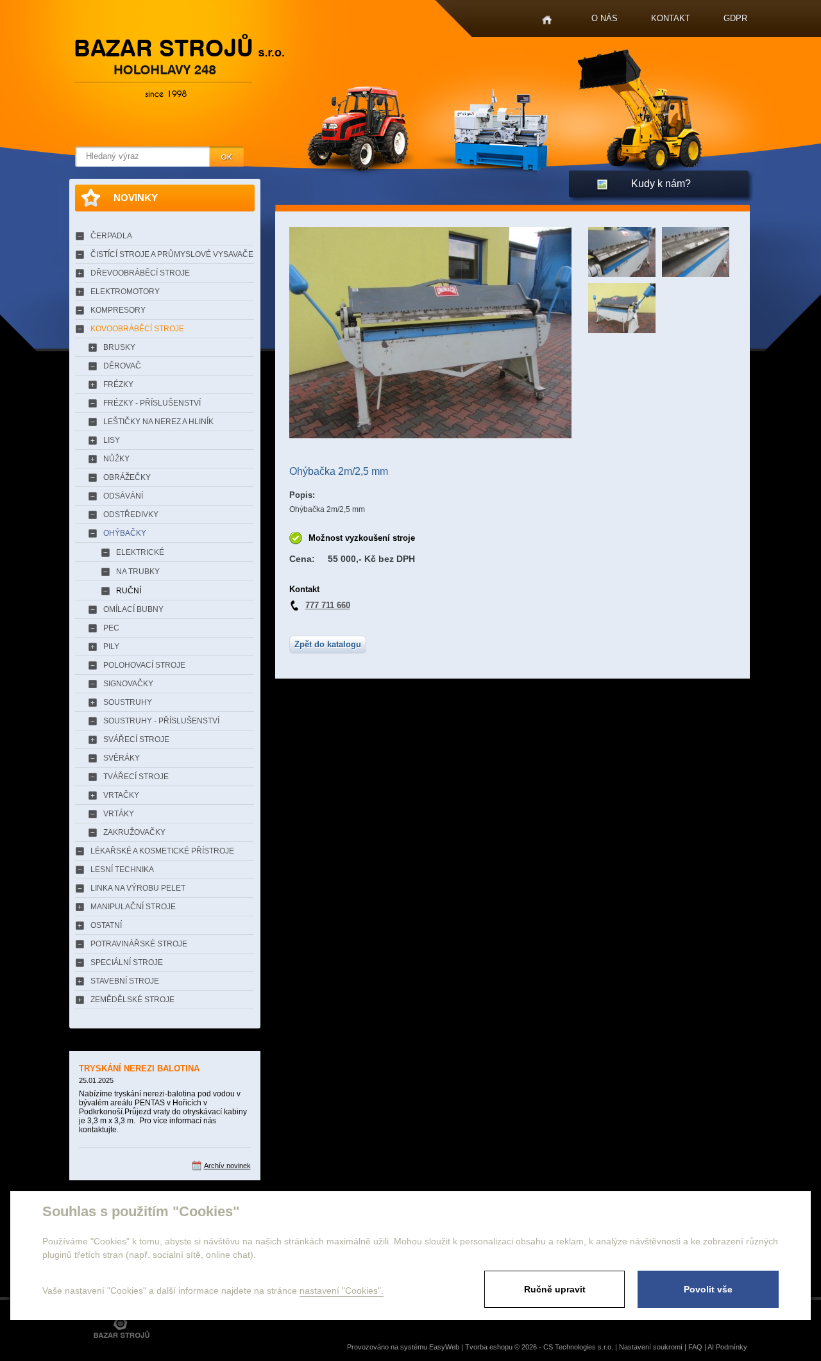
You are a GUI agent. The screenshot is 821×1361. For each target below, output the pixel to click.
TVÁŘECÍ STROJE (136, 776)
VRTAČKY (121, 795)
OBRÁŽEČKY (127, 477)
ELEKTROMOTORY (125, 291)
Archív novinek (227, 1165)
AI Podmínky (727, 1347)
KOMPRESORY (118, 310)
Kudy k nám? (661, 183)
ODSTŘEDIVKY (130, 514)
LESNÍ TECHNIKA (122, 869)
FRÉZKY (118, 384)
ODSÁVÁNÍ (123, 495)
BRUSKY (119, 347)
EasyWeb (444, 1347)
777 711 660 (327, 605)
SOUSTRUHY (127, 702)
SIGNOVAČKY (128, 683)
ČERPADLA (111, 235)
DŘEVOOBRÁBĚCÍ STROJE (140, 272)
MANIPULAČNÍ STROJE (133, 906)
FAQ (695, 1347)
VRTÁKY (118, 813)
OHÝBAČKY (124, 533)
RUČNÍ (128, 590)
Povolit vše (708, 1289)
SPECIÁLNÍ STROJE (126, 962)
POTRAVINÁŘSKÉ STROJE (138, 943)
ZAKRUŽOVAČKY (134, 832)
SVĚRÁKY (121, 758)
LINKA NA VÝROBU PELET (137, 888)
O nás (604, 18)
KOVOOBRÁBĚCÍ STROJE (137, 328)
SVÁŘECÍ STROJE (136, 739)
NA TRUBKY (138, 571)
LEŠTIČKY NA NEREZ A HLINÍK (158, 421)
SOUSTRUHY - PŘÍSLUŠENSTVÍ (161, 720)
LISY (111, 440)
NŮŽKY (116, 458)
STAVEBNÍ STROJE (124, 981)
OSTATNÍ (106, 925)
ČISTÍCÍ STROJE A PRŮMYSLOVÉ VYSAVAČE (171, 254)
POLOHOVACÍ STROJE (144, 665)
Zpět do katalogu (327, 644)
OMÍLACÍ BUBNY (133, 609)
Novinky (136, 197)
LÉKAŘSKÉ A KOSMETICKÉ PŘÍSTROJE (162, 850)
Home (547, 20)
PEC (111, 627)
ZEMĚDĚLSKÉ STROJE (132, 999)
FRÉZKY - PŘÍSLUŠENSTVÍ (152, 403)
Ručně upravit (555, 1289)
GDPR (735, 18)
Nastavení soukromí (650, 1347)
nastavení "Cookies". (342, 1290)
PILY (111, 646)
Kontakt (670, 18)
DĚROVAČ (122, 365)
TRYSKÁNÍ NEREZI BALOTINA (139, 1068)
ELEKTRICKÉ (140, 552)
